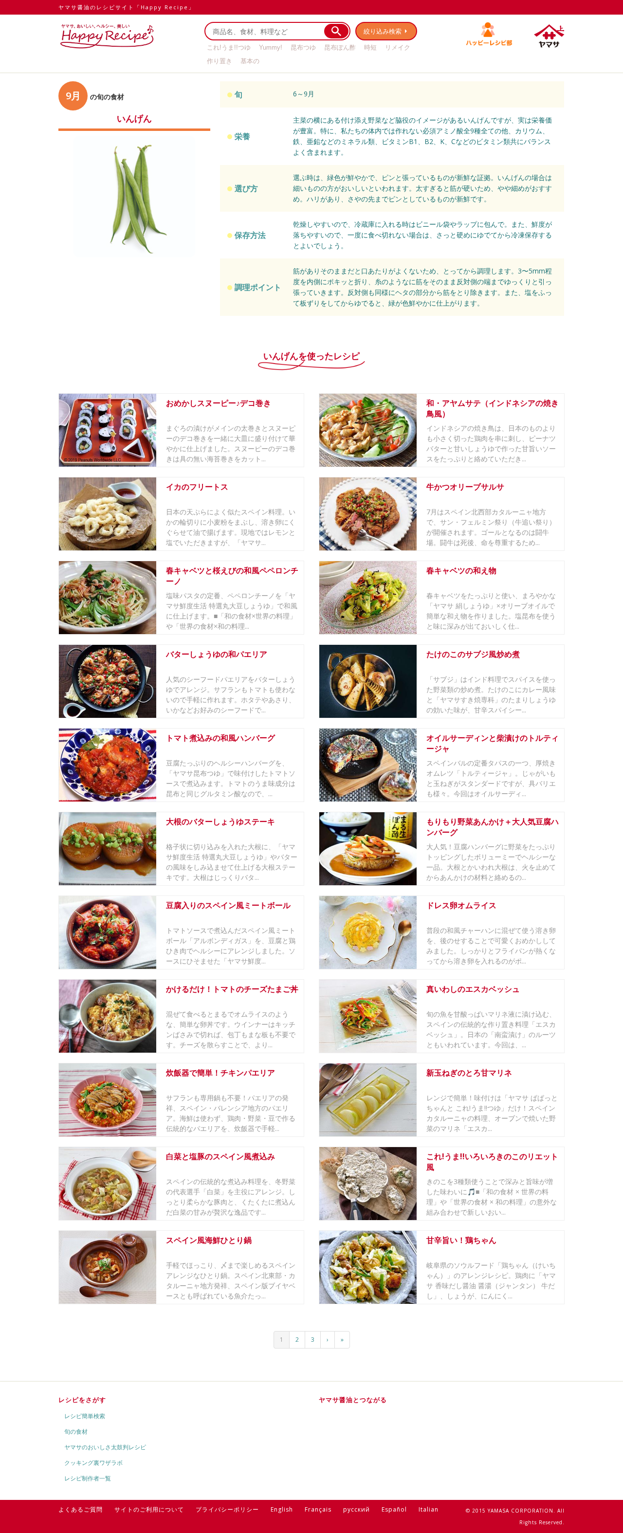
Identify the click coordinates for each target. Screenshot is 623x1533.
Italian (429, 1509)
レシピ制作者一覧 (87, 1478)
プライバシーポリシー (227, 1509)
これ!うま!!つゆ (229, 47)
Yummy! (270, 47)
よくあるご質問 (80, 1509)
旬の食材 (76, 1431)
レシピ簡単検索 (84, 1416)
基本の (249, 61)
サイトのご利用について (149, 1509)
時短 (370, 47)
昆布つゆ (303, 47)
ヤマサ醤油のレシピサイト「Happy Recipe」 (126, 7)
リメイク (397, 47)
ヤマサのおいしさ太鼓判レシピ (105, 1447)
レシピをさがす (82, 1399)
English (282, 1509)
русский (356, 1509)
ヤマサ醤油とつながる (353, 1399)
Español (394, 1509)
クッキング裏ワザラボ (93, 1463)
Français (318, 1509)
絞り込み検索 (383, 31)
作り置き (219, 61)
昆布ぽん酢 (340, 47)
